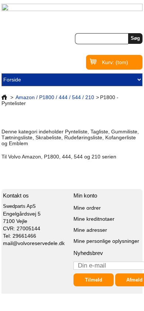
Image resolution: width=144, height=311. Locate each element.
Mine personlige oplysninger (106, 241)
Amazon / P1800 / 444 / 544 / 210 (55, 97)
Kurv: (115, 62)
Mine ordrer (87, 208)
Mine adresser (90, 230)
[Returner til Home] (4, 97)
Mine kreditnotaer (93, 219)
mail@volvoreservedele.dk (34, 243)
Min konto (85, 195)
